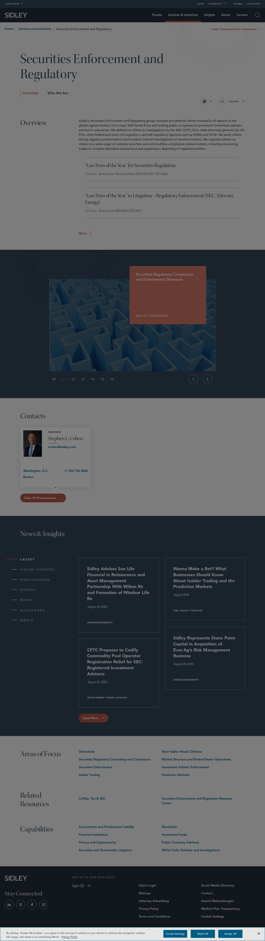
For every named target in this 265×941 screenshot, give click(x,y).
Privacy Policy (69, 936)
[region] (132, 934)
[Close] (259, 933)
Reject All (202, 933)
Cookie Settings (175, 933)
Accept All (230, 933)
